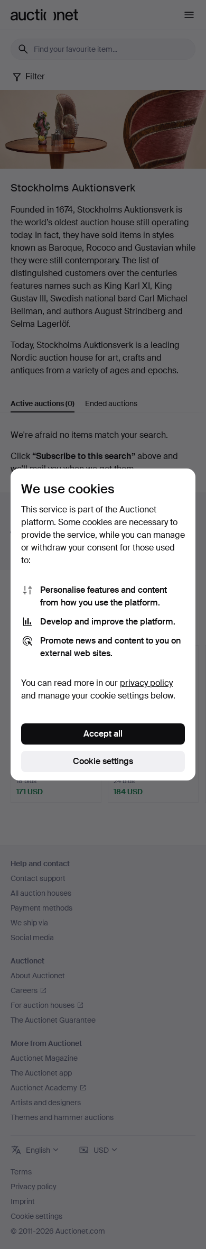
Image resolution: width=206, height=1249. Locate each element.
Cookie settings (103, 761)
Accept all (103, 733)
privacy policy (146, 682)
